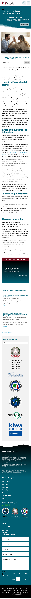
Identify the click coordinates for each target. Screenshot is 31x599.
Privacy (7, 533)
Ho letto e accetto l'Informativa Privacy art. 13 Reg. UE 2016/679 (15, 574)
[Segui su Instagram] (5, 526)
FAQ (3, 533)
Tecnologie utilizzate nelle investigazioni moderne (15, 296)
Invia (26, 579)
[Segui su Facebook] (2, 526)
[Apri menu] (28, 3)
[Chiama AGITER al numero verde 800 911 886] (24, 3)
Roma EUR (5, 484)
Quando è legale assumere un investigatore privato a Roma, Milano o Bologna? (15, 314)
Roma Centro (6, 481)
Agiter (12, 79)
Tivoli (3, 498)
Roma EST (5, 487)
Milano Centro (6, 490)
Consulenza (24, 24)
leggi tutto (6, 305)
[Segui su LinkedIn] (9, 526)
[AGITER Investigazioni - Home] (11, 3)
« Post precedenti (7, 332)
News (18, 298)
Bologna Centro (7, 495)
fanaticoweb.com (18, 594)
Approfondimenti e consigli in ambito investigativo (17, 57)
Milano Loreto (6, 493)
